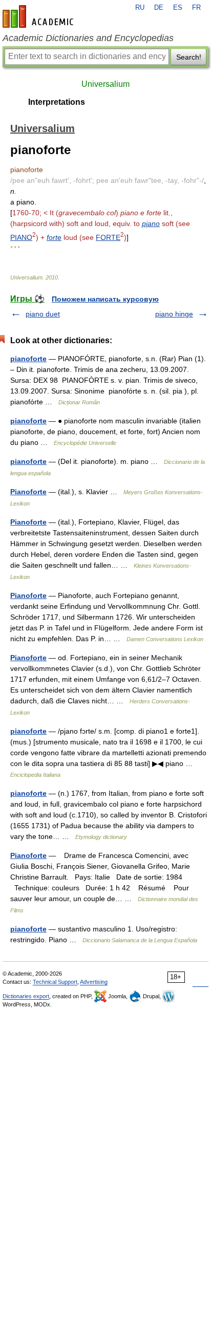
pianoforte (28, 358)
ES (177, 7)
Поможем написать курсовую (105, 299)
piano (151, 223)
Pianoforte (28, 492)
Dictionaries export (26, 996)
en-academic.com (39, 16)
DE (158, 7)
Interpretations (56, 102)
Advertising (94, 982)
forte (54, 237)
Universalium (105, 84)
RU (139, 7)
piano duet (43, 314)
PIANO (21, 237)
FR (196, 7)
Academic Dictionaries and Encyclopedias (88, 38)
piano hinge (174, 314)
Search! (188, 57)
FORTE (108, 237)
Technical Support (55, 982)
